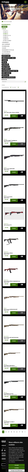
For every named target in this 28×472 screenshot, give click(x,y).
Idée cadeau (6, 73)
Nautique (5, 66)
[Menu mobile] (25, 2)
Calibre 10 (5, 32)
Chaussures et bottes (10, 71)
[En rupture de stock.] (21, 144)
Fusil (4, 28)
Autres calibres (7, 40)
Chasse (4, 60)
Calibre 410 (5, 38)
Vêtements (6, 68)
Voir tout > (5, 30)
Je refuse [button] (17, 467)
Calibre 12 (5, 33)
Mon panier (8, 21)
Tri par (3, 85)
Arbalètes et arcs (8, 58)
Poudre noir (5, 46)
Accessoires (6, 51)
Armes (4, 26)
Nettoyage (5, 53)
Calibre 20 (5, 37)
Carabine (5, 42)
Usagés (4, 48)
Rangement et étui (8, 50)
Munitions (6, 56)
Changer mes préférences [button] (16, 470)
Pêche (4, 62)
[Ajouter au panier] (21, 115)
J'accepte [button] (16, 465)
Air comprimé (6, 44)
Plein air (5, 64)
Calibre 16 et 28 (7, 35)
